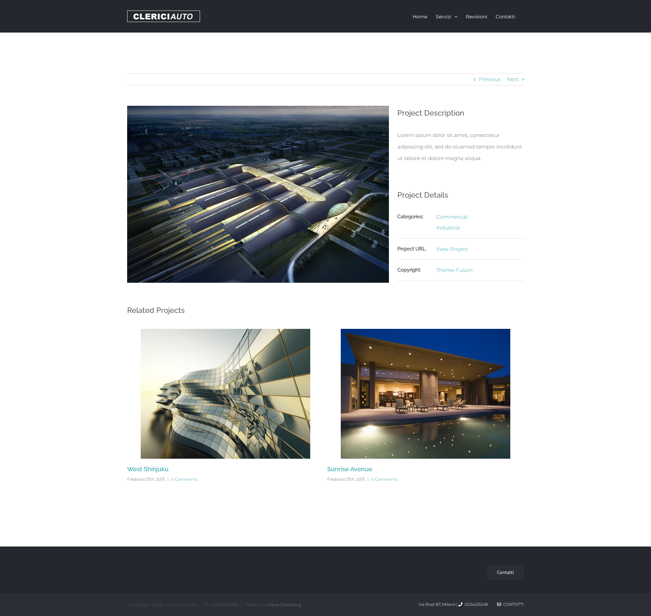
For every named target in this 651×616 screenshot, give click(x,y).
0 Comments (154, 479)
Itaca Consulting (284, 604)
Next (513, 79)
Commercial (452, 217)
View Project (452, 249)
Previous (489, 79)
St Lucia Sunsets (521, 469)
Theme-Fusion (454, 270)
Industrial (448, 227)
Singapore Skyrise (323, 469)
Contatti (512, 604)
